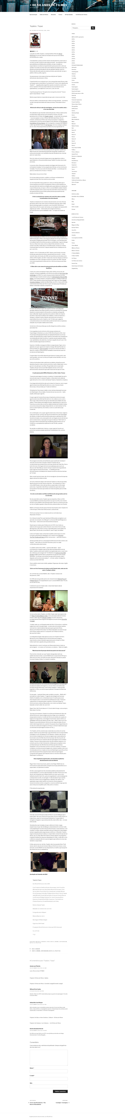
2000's (73, 58)
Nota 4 (73, 145)
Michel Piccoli (62, 579)
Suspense (74, 165)
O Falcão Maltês (75, 253)
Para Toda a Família (76, 147)
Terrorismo (74, 171)
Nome (32, 1068)
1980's (73, 54)
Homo (73, 115)
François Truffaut (46, 617)
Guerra (73, 110)
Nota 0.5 (74, 130)
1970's (73, 52)
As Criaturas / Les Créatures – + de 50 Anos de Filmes (48, 1023)
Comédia (74, 78)
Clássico (74, 73)
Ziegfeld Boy (75, 268)
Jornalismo (74, 117)
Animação (74, 67)
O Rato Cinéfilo (75, 255)
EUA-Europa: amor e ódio (78, 93)
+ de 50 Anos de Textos (81, 14)
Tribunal (73, 173)
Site (31, 1083)
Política (38, 942)
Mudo (73, 121)
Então (73, 240)
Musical (73, 123)
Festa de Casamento (77, 99)
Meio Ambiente (75, 119)
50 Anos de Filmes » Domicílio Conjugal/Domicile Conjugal (49, 983)
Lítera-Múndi (75, 245)
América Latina (75, 194)
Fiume (73, 243)
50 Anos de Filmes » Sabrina (41, 978)
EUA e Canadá (42, 941)
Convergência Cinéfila (77, 237)
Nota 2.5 (32, 942)
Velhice (73, 175)
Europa (73, 209)
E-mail (32, 1075)
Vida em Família (75, 178)
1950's (73, 47)
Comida (73, 76)
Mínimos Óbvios (75, 248)
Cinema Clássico (76, 232)
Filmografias (75, 106)
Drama (57, 941)
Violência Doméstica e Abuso (79, 180)
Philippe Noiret (34, 580)
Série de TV (74, 167)
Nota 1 (73, 132)
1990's (73, 56)
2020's (73, 63)
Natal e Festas (75, 125)
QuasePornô (75, 154)
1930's (73, 43)
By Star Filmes (75, 227)
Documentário (75, 82)
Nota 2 (73, 136)
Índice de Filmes (44, 14)
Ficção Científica (76, 102)
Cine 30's (74, 230)
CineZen (74, 235)
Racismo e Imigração (77, 156)
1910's (73, 39)
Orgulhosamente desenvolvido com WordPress (40, 1116)
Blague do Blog (75, 225)
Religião (74, 158)
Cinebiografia (75, 71)
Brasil (73, 204)
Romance (74, 162)
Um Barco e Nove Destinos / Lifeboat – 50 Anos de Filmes (49, 1017)
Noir (73, 128)
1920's (73, 41)
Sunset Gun (74, 263)
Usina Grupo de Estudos (77, 266)
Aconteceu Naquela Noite (78, 219)
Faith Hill (74, 95)
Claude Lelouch (49, 116)
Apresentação (33, 14)
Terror (73, 169)
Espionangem (75, 89)
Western (74, 184)
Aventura (74, 69)
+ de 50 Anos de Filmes (48, 5)
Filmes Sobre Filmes (77, 104)
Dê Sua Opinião (69, 14)
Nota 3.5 (74, 143)
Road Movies (75, 160)
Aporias (73, 222)
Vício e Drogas (75, 182)
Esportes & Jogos (76, 91)
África (73, 199)
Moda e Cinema (75, 250)
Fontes (60, 14)
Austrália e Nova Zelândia (78, 196)
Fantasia (74, 97)
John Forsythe (44, 348)
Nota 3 (73, 141)
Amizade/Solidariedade (77, 65)
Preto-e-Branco (75, 152)
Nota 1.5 (74, 134)
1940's (73, 45)
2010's (73, 60)
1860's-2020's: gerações (78, 37)
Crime (73, 80)
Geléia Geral (74, 108)
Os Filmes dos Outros (77, 260)
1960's (52, 941)
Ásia (73, 201)
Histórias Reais (75, 112)
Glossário (53, 14)
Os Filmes (74, 258)
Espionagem (63, 941)
